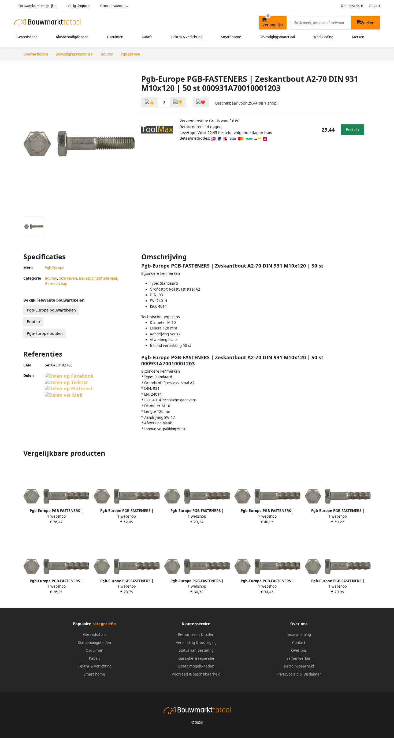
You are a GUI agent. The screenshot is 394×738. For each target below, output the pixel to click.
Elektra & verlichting (187, 36)
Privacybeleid (287, 674)
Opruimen (115, 36)
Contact (374, 6)
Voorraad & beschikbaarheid (196, 674)
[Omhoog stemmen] (150, 102)
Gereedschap (27, 36)
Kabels (147, 36)
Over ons (299, 650)
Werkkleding (323, 36)
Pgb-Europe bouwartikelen (51, 310)
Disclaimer (312, 674)
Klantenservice (352, 6)
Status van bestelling (196, 650)
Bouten (51, 278)
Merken (358, 36)
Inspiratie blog (299, 634)
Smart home (231, 36)
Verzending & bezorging (196, 642)
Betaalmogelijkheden (196, 666)
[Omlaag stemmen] (178, 102)
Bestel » (353, 129)
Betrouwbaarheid (299, 666)
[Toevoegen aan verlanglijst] (201, 102)
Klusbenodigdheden (72, 36)
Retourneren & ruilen (196, 634)
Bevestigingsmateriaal (277, 36)
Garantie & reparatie (196, 658)
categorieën (104, 623)
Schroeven (68, 278)
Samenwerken (299, 658)
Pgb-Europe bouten (45, 333)
